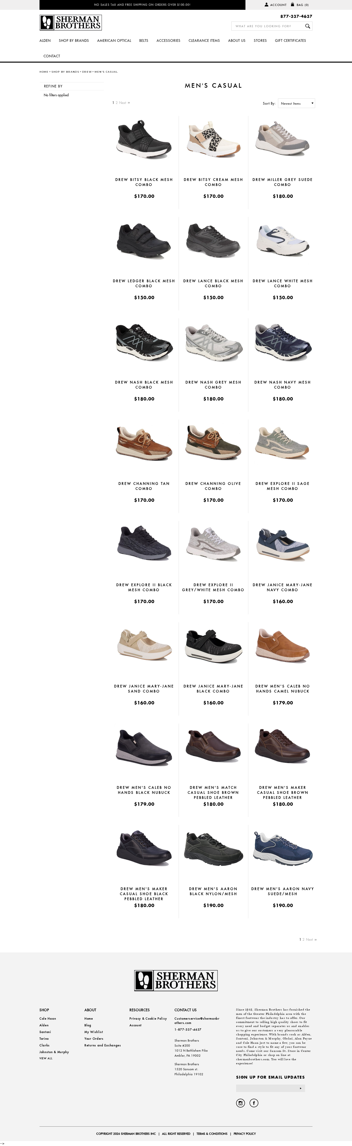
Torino (44, 1038)
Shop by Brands (74, 40)
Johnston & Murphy (54, 1052)
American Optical (114, 40)
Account (278, 5)
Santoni (45, 1032)
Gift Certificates (290, 40)
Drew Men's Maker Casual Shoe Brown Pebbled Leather (283, 792)
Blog (88, 1025)
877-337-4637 (296, 16)
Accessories (169, 40)
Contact (52, 56)
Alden (45, 40)
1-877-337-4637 (188, 1029)
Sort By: (269, 103)
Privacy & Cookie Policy (148, 1018)
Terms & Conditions (212, 1133)
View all (46, 1058)
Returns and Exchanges (103, 1045)
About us (237, 40)
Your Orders (94, 1038)
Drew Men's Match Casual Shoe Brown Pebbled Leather (213, 792)
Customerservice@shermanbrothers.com (197, 1021)
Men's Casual (106, 71)
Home (44, 71)
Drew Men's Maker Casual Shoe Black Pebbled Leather (144, 894)
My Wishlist (94, 1032)
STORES (260, 40)
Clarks (45, 1045)
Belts (143, 40)
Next (123, 102)
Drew (87, 71)
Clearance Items (204, 40)
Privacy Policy (245, 1133)
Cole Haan (48, 1018)
